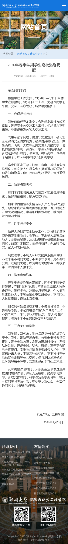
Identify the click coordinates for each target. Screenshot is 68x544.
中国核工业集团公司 (44, 468)
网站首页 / (23, 53)
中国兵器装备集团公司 (45, 488)
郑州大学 (38, 452)
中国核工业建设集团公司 (46, 473)
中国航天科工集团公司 (45, 483)
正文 (45, 53)
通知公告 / (36, 53)
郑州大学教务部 (42, 463)
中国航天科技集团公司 (45, 478)
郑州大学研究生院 (43, 457)
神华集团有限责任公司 (45, 493)
